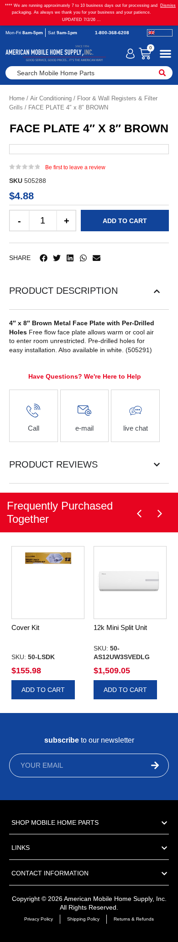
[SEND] (139, 765)
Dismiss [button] (168, 5)
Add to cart (125, 220)
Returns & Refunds (134, 918)
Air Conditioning (51, 98)
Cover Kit (25, 627)
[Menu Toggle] (165, 53)
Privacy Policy (38, 918)
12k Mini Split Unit (120, 627)
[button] (43, 258)
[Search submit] (162, 72)
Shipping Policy (83, 918)
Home (17, 98)
